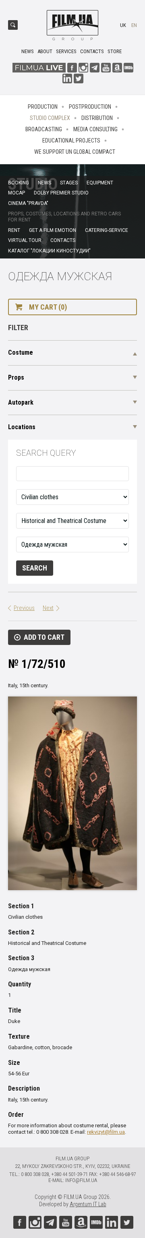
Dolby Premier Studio (61, 193)
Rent (14, 230)
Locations (21, 427)
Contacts (92, 51)
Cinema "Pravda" (28, 203)
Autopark (20, 402)
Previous (24, 608)
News (27, 51)
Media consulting (95, 129)
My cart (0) (48, 307)
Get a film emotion (52, 230)
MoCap (16, 193)
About (44, 51)
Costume (20, 352)
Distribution (97, 118)
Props (16, 377)
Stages (69, 183)
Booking (18, 183)
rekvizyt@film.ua (106, 1132)
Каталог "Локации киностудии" (49, 251)
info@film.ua (81, 1180)
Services (66, 51)
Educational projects (71, 140)
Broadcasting (43, 129)
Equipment (100, 183)
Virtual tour (24, 240)
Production (43, 106)
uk (123, 25)
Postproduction (90, 106)
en (134, 25)
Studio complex (50, 118)
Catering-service (106, 230)
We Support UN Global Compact (74, 152)
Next (48, 608)
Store (115, 51)
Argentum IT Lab (88, 1204)
